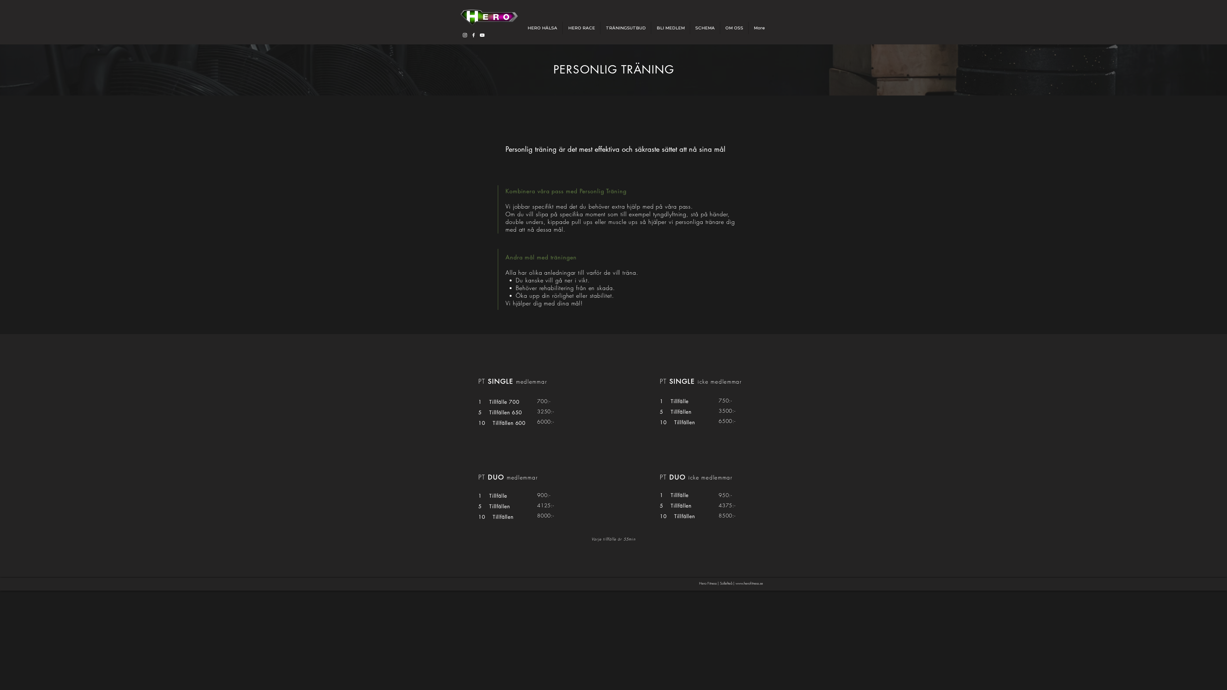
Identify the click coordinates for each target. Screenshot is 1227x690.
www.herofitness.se (749, 583)
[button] (625, 28)
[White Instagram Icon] (465, 35)
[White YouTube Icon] (482, 35)
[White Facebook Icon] (473, 35)
